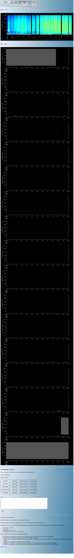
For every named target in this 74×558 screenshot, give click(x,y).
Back (2, 9)
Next (5, 9)
